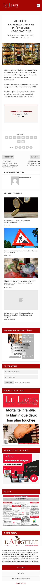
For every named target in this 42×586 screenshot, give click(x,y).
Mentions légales (21, 583)
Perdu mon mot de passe (22, 382)
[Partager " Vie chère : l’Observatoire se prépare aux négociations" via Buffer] (31, 138)
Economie (14, 38)
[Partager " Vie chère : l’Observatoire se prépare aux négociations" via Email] (19, 142)
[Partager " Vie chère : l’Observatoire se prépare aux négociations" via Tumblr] (19, 138)
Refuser (21, 573)
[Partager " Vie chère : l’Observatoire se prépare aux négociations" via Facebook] (7, 138)
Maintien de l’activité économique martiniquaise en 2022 (17, 221)
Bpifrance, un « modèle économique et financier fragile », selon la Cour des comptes (19, 315)
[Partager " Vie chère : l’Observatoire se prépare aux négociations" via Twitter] (11, 138)
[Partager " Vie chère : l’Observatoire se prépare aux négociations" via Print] (23, 142)
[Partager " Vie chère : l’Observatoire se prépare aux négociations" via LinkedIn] (27, 138)
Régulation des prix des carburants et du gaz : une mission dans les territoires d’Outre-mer (19, 283)
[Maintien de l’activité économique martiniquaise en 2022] (21, 207)
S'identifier (9, 382)
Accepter (21, 568)
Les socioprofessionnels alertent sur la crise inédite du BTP (21, 252)
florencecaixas (19, 35)
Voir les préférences (21, 579)
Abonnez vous (15, 111)
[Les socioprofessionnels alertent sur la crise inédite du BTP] (21, 238)
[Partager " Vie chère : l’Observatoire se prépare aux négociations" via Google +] (15, 138)
